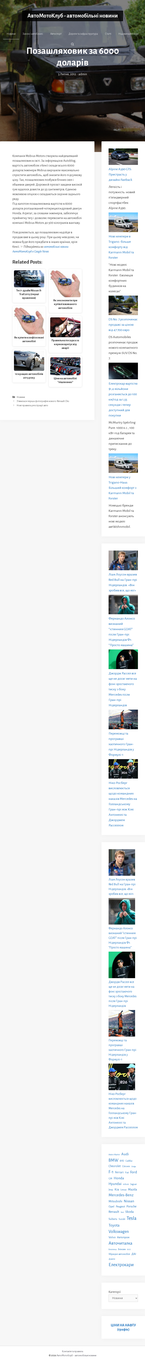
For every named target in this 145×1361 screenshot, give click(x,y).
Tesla (132, 1218)
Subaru (113, 1218)
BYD (122, 1160)
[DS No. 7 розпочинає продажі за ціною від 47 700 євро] (123, 306)
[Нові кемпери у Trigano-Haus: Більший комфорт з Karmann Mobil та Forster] (123, 464)
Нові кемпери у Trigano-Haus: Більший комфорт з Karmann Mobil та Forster (122, 487)
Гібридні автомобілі (119, 1254)
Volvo (112, 1237)
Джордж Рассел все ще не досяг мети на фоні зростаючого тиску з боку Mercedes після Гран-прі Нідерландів (123, 689)
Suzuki (122, 1219)
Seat (122, 1212)
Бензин (122, 1249)
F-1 (111, 1172)
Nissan (129, 1201)
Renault (114, 1211)
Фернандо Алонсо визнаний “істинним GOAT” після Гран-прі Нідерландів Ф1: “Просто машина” (123, 938)
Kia (117, 1189)
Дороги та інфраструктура (83, 33)
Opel (111, 1206)
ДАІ (133, 1253)
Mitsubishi (115, 1201)
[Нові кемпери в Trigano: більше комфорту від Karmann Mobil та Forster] (123, 223)
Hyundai (115, 1184)
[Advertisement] (72, 103)
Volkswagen (119, 1231)
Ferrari (119, 1172)
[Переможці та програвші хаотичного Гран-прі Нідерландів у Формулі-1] (123, 720)
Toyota (114, 1225)
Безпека (113, 1249)
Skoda (129, 1211)
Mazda (132, 1189)
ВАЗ (129, 1249)
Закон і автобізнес (33, 33)
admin (83, 74)
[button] (72, 44)
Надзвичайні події (128, 33)
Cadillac (129, 1161)
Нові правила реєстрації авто (32, 405)
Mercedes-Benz (121, 1195)
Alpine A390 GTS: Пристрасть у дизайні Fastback (120, 174)
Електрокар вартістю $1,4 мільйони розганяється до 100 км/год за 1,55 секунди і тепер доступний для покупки (123, 399)
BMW (113, 1160)
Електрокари (121, 1264)
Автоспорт (56, 33)
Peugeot (120, 1206)
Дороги (112, 1259)
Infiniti (126, 1184)
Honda (119, 1178)
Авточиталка (120, 1243)
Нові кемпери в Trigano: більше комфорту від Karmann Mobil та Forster (121, 247)
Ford (133, 1172)
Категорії (115, 1292)
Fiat (127, 1172)
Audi (125, 1154)
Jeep (111, 1189)
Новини (11, 33)
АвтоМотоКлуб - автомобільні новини (72, 16)
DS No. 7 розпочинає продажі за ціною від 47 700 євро (123, 325)
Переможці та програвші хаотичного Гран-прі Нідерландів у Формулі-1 (121, 744)
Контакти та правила (72, 1351)
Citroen (126, 1166)
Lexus (123, 1189)
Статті (108, 33)
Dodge (133, 1166)
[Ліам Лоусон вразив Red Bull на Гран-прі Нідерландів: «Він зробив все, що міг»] (123, 561)
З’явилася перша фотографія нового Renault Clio (43, 401)
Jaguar (133, 1184)
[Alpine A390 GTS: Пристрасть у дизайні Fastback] (123, 157)
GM (110, 1178)
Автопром (123, 1237)
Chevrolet (115, 1166)
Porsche (131, 1206)
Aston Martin (114, 1154)
